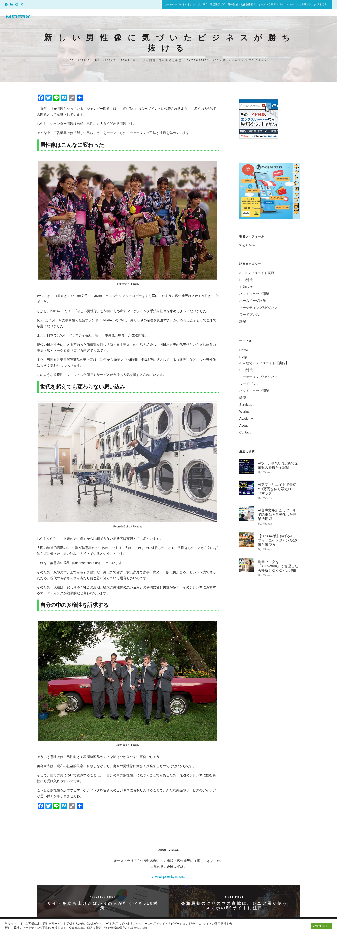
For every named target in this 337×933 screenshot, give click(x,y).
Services (144, 17)
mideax (109, 60)
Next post (234, 896)
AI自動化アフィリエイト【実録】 (264, 363)
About (207, 17)
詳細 (145, 927)
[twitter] (22, 4)
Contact (229, 17)
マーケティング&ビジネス (248, 60)
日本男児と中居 (170, 60)
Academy (187, 17)
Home (105, 17)
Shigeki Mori (247, 245)
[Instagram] (17, 4)
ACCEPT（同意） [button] (321, 926)
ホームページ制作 (252, 301)
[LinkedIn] (12, 4)
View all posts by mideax (168, 877)
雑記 (242, 322)
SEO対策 (219, 60)
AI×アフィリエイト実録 (256, 273)
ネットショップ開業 (254, 294)
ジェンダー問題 (144, 60)
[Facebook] (7, 4)
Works (165, 17)
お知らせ (246, 287)
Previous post (103, 896)
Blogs (122, 17)
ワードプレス (249, 314)
